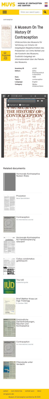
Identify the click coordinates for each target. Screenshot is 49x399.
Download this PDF (6, 57)
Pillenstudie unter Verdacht (24, 363)
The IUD (20, 280)
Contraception (23, 217)
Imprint (5, 391)
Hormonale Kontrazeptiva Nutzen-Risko (28, 175)
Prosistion (21, 196)
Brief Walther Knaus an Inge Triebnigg (26, 300)
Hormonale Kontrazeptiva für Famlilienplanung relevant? (28, 239)
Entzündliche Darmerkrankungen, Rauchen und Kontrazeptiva (25, 323)
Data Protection (16, 391)
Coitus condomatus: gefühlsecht (25, 260)
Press (39, 391)
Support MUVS (29, 391)
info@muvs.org (8, 394)
